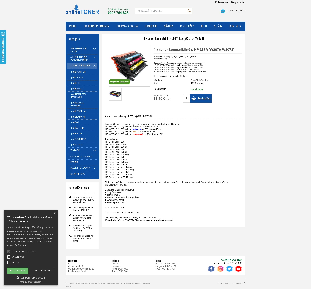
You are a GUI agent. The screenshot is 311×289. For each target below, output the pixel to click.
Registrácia (237, 2)
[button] (30, 277)
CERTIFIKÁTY (187, 26)
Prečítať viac (21, 245)
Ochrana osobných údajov (81, 269)
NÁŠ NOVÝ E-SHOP (165, 269)
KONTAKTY (235, 26)
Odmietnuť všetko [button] (42, 270)
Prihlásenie (221, 2)
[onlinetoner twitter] (229, 272)
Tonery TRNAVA (120, 271)
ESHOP (72, 26)
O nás (115, 263)
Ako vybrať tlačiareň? (166, 266)
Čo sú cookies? (75, 266)
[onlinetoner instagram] (220, 272)
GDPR (71, 263)
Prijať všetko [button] (17, 270)
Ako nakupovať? (120, 269)
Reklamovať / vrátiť (77, 271)
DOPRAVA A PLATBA (127, 26)
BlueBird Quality (199, 80)
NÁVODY (168, 26)
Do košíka (204, 98)
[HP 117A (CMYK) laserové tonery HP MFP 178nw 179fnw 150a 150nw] (115, 94)
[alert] (31, 247)
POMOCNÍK (151, 26)
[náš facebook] (211, 272)
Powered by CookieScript (31, 282)
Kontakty (116, 266)
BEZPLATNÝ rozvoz (165, 263)
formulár (168, 220)
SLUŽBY (218, 26)
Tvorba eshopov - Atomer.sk (230, 284)
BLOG (204, 26)
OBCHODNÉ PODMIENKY (96, 26)
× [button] (54, 213)
